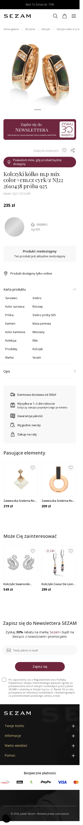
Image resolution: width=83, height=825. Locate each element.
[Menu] (73, 16)
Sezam (37, 357)
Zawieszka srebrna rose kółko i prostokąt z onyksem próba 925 (59, 500)
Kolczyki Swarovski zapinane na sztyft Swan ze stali (16, 584)
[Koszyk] (64, 16)
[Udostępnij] (72, 150)
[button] (37, 109)
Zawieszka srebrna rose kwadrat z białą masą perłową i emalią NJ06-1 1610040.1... (20, 500)
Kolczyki (46, 29)
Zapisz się (40, 666)
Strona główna (11, 29)
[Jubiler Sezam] (17, 16)
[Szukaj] (55, 16)
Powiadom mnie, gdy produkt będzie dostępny (37, 162)
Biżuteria (30, 29)
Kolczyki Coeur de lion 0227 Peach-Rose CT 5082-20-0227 (57, 584)
